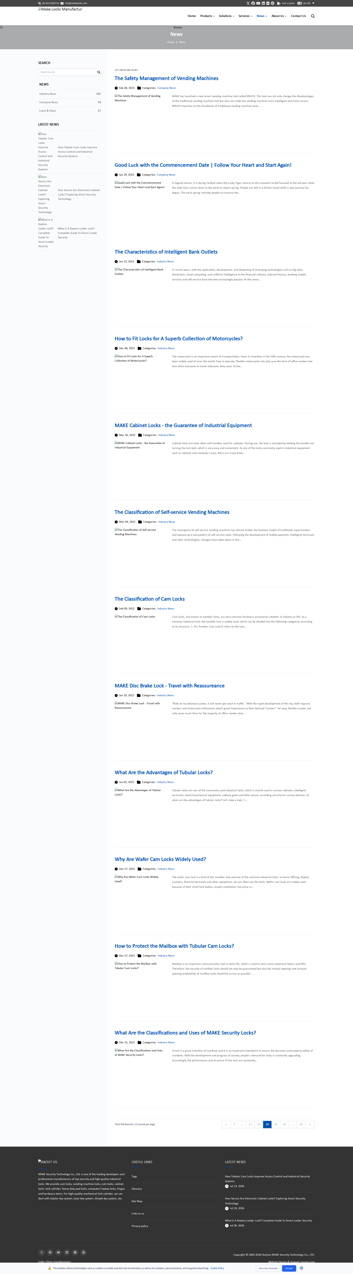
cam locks (66, 1184)
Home (192, 16)
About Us (278, 16)
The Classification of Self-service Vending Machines (172, 512)
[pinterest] (272, 3)
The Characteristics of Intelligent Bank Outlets (166, 252)
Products (206, 16)
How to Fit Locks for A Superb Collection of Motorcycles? (179, 339)
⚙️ (301, 1268)
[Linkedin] (66, 1252)
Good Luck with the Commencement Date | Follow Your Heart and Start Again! (203, 165)
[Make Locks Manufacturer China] (60, 16)
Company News (166, 88)
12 (250, 1124)
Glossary (137, 1188)
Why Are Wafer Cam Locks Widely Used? (160, 859)
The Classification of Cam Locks (150, 599)
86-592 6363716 (50, 3)
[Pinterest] (83, 1252)
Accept (289, 1268)
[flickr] (268, 3)
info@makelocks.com (76, 3)
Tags (134, 1176)
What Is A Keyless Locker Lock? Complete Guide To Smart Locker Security (268, 1220)
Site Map (137, 1201)
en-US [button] (309, 3)
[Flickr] (75, 1252)
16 (284, 1124)
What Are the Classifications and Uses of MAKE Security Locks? (185, 1033)
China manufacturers (58, 1261)
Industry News (165, 261)
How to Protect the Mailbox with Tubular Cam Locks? (174, 946)
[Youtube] (58, 1252)
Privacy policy (140, 1226)
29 (300, 1124)
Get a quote (288, 3)
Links (41, 1261)
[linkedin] (263, 3)
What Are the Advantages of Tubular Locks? (164, 773)
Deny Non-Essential (268, 1268)
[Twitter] (41, 1252)
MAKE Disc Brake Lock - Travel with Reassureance (170, 686)
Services (244, 16)
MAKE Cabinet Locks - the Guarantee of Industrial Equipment (183, 426)
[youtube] (258, 3)
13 (258, 1124)
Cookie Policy (217, 1268)
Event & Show (47, 110)
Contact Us (298, 16)
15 (275, 1124)
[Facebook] (50, 1252)
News (260, 16)
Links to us (138, 1213)
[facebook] (253, 3)
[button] (215, 16)
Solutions (225, 16)
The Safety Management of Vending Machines (166, 78)
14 (267, 1124)
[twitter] (248, 3)
